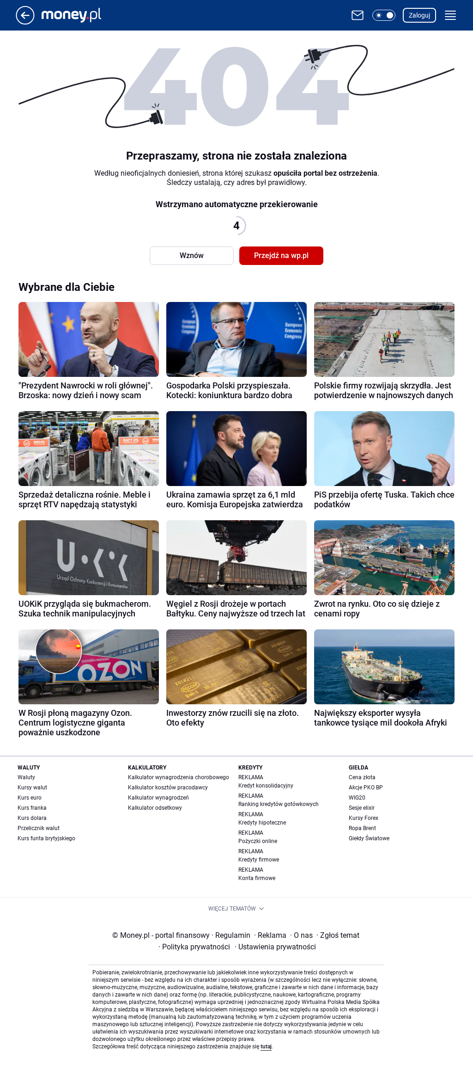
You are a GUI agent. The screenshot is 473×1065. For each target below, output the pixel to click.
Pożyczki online (257, 841)
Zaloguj (419, 15)
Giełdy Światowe (369, 838)
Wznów (192, 255)
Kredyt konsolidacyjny (265, 785)
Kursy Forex (363, 818)
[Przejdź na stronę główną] (25, 22)
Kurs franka (32, 808)
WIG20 (357, 797)
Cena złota (362, 777)
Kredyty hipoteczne (262, 822)
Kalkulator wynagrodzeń (158, 797)
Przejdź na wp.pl (281, 255)
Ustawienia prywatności (275, 946)
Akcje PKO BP (366, 787)
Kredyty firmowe (258, 859)
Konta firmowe (256, 878)
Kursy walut (32, 787)
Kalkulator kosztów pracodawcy (168, 787)
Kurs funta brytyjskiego (46, 838)
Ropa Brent (362, 828)
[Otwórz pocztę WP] (357, 15)
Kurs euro (30, 797)
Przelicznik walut (39, 828)
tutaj (266, 1046)
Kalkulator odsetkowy (155, 808)
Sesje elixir (362, 808)
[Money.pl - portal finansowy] (79, 15)
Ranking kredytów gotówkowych (278, 804)
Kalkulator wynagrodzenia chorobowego (178, 777)
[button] (383, 15)
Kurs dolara (32, 818)
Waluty (26, 777)
